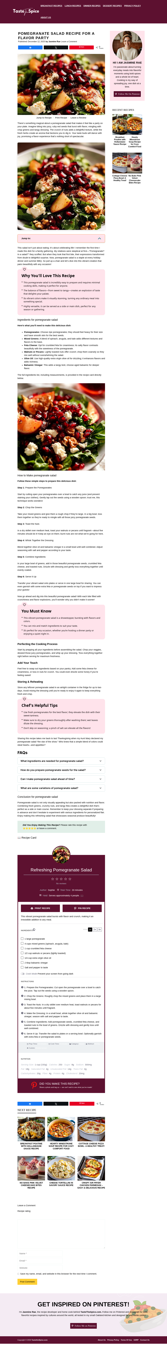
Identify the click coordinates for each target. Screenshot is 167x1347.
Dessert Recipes (112, 6)
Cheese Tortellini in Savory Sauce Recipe (61, 1184)
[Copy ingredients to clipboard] (34, 929)
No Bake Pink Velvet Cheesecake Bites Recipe (31, 1185)
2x (95, 929)
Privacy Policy (132, 6)
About (100, 1340)
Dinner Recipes (92, 6)
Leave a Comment (69, 42)
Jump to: (26, 238)
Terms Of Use (126, 1340)
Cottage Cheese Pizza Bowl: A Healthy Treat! (91, 1145)
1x (90, 929)
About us (46, 17)
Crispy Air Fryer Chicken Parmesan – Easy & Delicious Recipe (91, 1185)
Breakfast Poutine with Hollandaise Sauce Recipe (31, 1146)
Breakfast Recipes (51, 6)
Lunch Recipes (73, 6)
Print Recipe (61, 118)
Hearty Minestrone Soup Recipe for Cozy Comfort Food (61, 1146)
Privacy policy (113, 1340)
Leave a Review (78, 118)
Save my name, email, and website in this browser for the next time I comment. (58, 1274)
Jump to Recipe (44, 118)
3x (99, 929)
